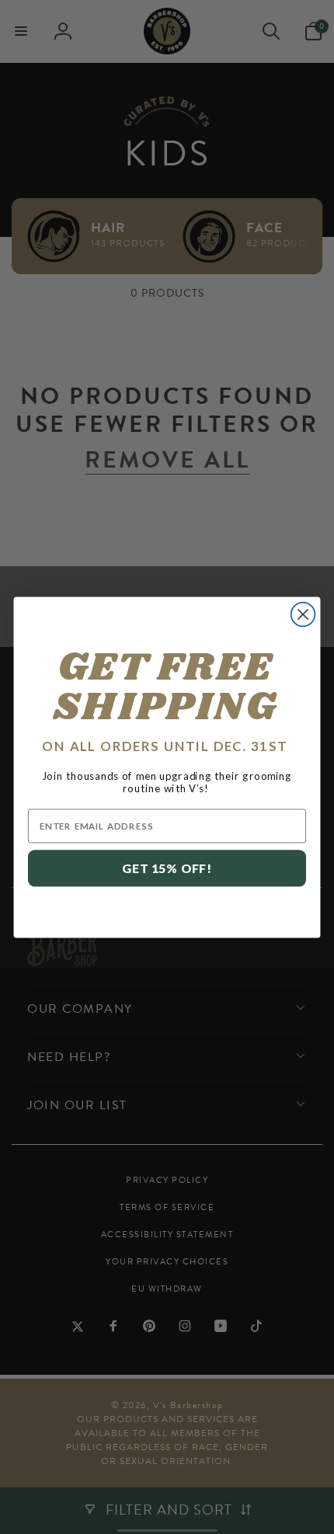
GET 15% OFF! (167, 868)
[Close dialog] (303, 614)
